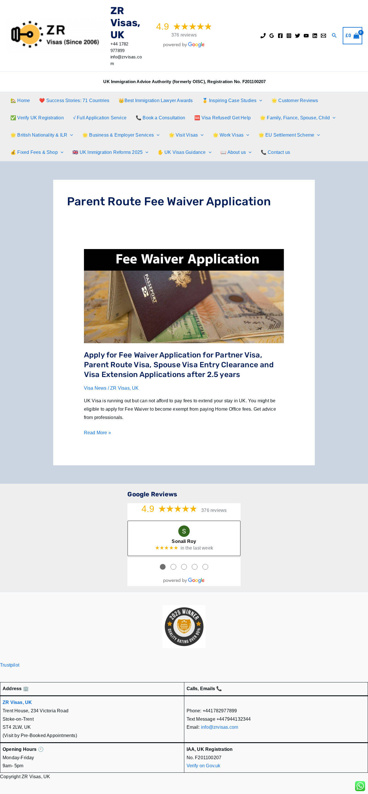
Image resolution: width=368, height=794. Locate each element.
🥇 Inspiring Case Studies (229, 100)
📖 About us (233, 152)
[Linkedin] (314, 35)
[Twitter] (297, 35)
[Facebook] (280, 35)
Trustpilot (9, 665)
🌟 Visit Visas (183, 135)
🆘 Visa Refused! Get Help (222, 117)
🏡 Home (20, 100)
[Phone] (263, 35)
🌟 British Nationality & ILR (38, 135)
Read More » (97, 433)
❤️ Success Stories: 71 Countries (74, 100)
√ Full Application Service (99, 117)
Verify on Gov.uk (204, 765)
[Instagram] (289, 35)
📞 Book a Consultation (160, 117)
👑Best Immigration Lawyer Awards (155, 100)
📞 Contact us (275, 152)
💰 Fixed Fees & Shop (34, 152)
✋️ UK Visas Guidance (182, 152)
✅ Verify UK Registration (37, 117)
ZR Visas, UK (125, 23)
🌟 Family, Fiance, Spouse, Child (295, 117)
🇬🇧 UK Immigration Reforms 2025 (107, 152)
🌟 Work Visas (228, 135)
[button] (334, 35)
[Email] (323, 35)
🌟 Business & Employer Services (118, 135)
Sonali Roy (184, 541)
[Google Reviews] (271, 35)
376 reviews (184, 34)
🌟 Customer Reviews (294, 100)
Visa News (95, 388)
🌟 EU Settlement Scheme (286, 135)
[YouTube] (306, 35)
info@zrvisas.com (219, 727)
